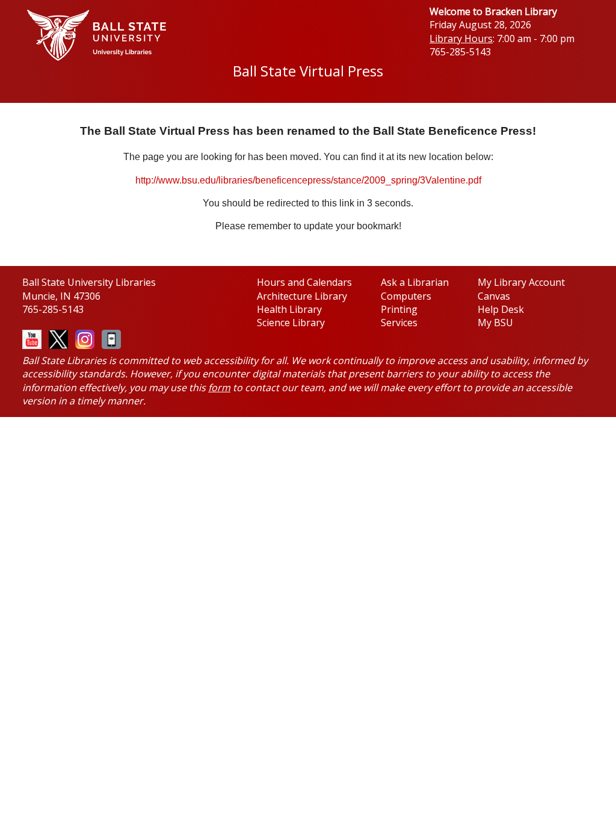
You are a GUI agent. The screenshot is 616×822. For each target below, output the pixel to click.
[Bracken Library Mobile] (109, 338)
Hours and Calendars (304, 282)
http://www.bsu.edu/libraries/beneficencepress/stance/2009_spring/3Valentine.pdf (308, 180)
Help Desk (501, 309)
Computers (406, 296)
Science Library (291, 322)
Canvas (494, 296)
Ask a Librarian (415, 282)
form (219, 387)
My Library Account (521, 282)
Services (399, 322)
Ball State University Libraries (89, 282)
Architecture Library (302, 296)
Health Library (289, 309)
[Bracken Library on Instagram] (82, 338)
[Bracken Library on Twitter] (56, 338)
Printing (399, 309)
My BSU (495, 322)
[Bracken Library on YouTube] (32, 336)
